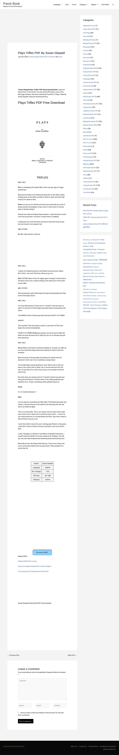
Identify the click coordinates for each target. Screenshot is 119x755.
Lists (67, 4)
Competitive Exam (90, 249)
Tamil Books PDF (89, 182)
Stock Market (102, 302)
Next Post (72, 655)
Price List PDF (88, 153)
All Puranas (86, 240)
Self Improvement (89, 167)
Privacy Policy (93, 746)
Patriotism (86, 289)
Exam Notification (88, 256)
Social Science (87, 299)
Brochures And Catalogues (96, 243)
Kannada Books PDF (90, 114)
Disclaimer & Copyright (108, 746)
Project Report (101, 292)
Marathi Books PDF (89, 125)
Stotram (86, 305)
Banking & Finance (89, 40)
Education (86, 61)
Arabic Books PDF (89, 29)
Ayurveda (86, 36)
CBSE (91, 246)
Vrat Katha (105, 4)
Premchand (93, 289)
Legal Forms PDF (88, 273)
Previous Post (13, 655)
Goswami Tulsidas (96, 263)
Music (85, 128)
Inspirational (87, 107)
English (99, 253)
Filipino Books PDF (89, 72)
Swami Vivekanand (95, 305)
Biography (86, 47)
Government (87, 86)
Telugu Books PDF (89, 185)
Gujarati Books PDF (90, 89)
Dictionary (86, 253)
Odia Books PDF (88, 136)
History (85, 100)
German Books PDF (90, 82)
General (51, 57)
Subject (93, 4)
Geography (87, 79)
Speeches (96, 299)
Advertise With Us (109, 749)
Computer (101, 249)
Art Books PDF (95, 240)
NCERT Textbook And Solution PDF (94, 284)
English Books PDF (41, 57)
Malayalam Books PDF (91, 121)
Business (86, 246)
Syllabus (105, 305)
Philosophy (87, 146)
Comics (86, 50)
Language (56, 4)
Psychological (88, 157)
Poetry (85, 150)
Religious (86, 164)
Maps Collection (100, 276)
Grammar (96, 267)
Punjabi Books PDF (89, 160)
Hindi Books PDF (89, 97)
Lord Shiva (101, 273)
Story (85, 175)
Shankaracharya (101, 295)
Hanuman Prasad (88, 270)
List (96, 273)
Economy (86, 57)
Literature (86, 118)
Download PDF (42, 552)
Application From (89, 26)
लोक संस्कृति (86, 311)
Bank (102, 240)
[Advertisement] (42, 29)
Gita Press (87, 263)
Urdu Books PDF (88, 189)
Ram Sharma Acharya (90, 296)
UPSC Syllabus (102, 308)
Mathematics (87, 279)
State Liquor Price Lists (90, 302)
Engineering (87, 65)
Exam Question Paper (90, 260)
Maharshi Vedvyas (88, 276)
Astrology (86, 33)
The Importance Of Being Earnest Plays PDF (33, 571)
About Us (74, 746)
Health (85, 93)
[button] (113, 5)
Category (83, 4)
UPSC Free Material (90, 308)
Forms (74, 4)
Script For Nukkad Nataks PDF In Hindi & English (34, 566)
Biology (85, 243)
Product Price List (89, 292)
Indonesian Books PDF (91, 104)
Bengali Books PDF (89, 43)
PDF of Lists (87, 143)
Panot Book (11, 3)
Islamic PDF (98, 270)
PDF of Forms (88, 139)
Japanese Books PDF (90, 111)
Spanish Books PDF (90, 171)
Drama (31, 57)
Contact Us (83, 746)
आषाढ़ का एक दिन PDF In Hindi (27, 561)
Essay (105, 253)
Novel (85, 132)
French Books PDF (89, 75)
